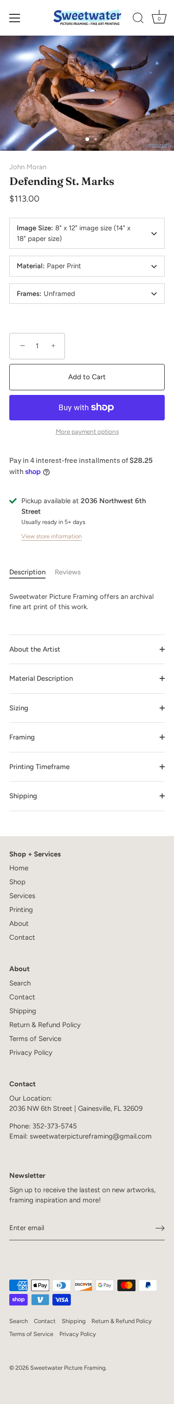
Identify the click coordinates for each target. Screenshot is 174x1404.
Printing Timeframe (39, 767)
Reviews (68, 572)
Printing (21, 909)
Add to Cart (87, 377)
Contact (22, 937)
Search (20, 983)
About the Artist (34, 649)
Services (22, 896)
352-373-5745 (54, 1126)
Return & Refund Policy (45, 1025)
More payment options (87, 431)
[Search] (138, 19)
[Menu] (15, 18)
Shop (17, 882)
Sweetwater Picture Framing (67, 1367)
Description (27, 572)
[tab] (32, 572)
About (19, 923)
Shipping (23, 796)
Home (18, 868)
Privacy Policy (30, 1052)
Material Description (41, 678)
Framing (22, 737)
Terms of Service (35, 1039)
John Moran (27, 167)
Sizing (18, 708)
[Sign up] (160, 1228)
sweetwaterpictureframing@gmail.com (91, 1136)
